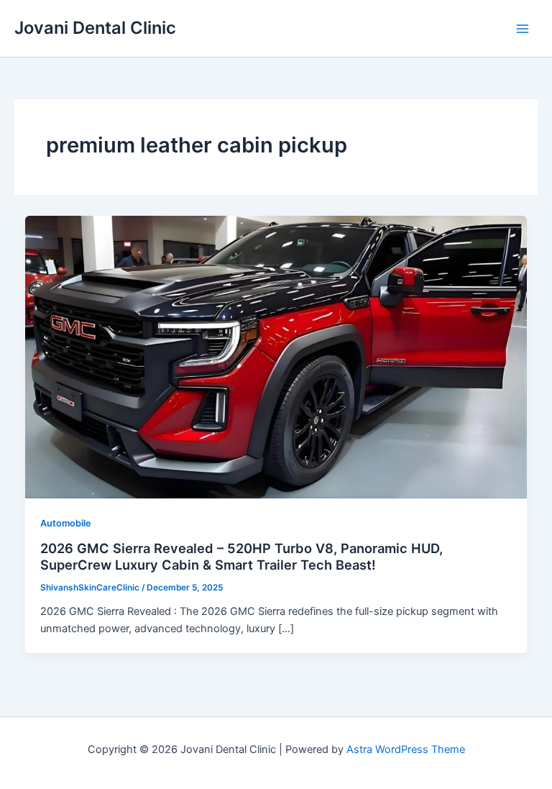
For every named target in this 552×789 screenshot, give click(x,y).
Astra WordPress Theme (405, 749)
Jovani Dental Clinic (95, 27)
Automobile (65, 523)
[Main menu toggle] (522, 29)
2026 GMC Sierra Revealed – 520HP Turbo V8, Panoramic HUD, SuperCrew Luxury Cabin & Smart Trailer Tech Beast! (241, 556)
